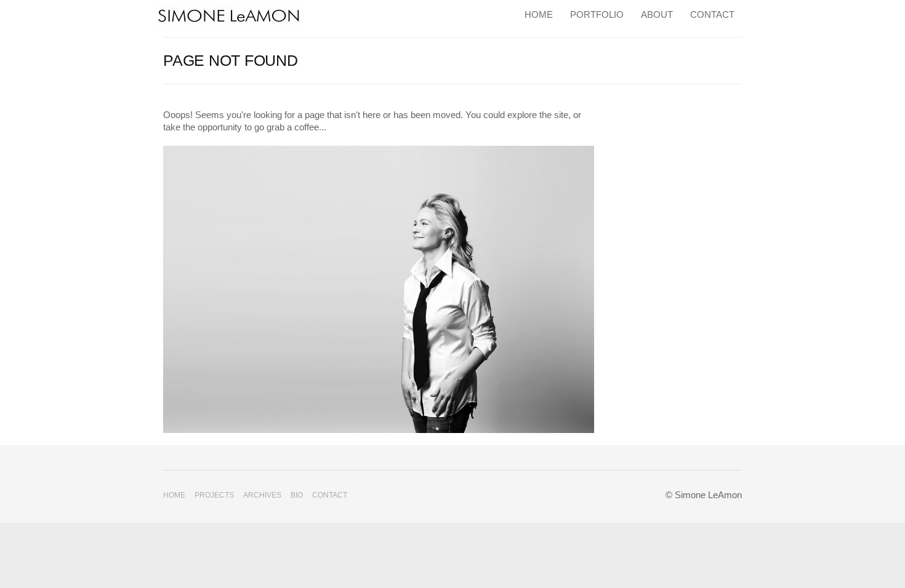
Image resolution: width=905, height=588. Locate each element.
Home (539, 14)
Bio (297, 495)
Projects (214, 495)
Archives (262, 495)
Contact (712, 14)
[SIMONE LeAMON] (230, 16)
